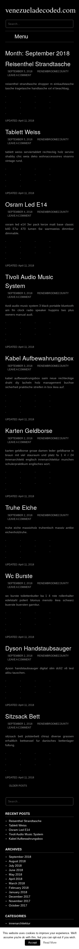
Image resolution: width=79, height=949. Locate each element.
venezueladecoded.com (40, 10)
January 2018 (18, 892)
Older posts (18, 785)
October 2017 (18, 905)
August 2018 (17, 861)
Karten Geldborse (28, 430)
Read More (49, 942)
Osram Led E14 (26, 204)
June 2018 (16, 870)
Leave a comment (19, 75)
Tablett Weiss (22, 131)
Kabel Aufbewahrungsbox (39, 358)
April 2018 (15, 879)
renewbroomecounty (53, 71)
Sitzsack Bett (22, 716)
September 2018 (20, 856)
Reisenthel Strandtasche (38, 63)
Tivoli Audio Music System (26, 834)
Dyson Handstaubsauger (38, 648)
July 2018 (15, 865)
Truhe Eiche (21, 507)
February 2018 (19, 887)
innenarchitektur (19, 923)
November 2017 (19, 901)
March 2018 (17, 883)
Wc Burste (19, 575)
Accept (32, 942)
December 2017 (19, 896)
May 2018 (15, 874)
